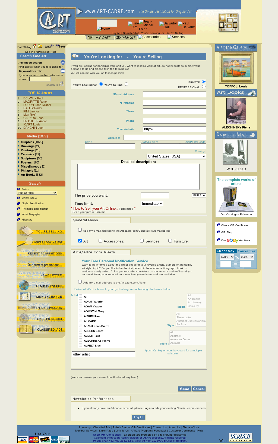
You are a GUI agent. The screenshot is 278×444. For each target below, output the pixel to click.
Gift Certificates (140, 427)
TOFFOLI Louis (236, 86)
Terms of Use (191, 427)
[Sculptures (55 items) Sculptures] (18, 158)
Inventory (85, 427)
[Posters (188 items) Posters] (18, 162)
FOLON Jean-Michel (37, 104)
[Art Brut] (191, 324)
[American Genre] (188, 339)
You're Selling (175, 33)
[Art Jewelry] (196, 302)
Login (147, 408)
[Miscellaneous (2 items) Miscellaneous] (18, 166)
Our (223, 240)
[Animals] (188, 343)
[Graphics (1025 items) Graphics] (18, 142)
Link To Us (122, 430)
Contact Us (160, 427)
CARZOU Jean (33, 117)
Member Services (86, 430)
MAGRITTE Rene (35, 101)
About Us (175, 427)
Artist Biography (31, 214)
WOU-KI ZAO (236, 169)
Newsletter (42, 51)
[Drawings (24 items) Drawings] (18, 146)
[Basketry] (196, 306)
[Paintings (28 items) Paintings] (18, 150)
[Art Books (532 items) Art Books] (18, 174)
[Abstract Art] (191, 317)
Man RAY (29, 114)
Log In (29, 51)
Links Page (106, 430)
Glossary (27, 219)
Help (53, 51)
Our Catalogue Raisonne (236, 214)
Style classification (32, 203)
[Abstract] (188, 336)
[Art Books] (196, 299)
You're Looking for (152, 33)
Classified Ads (101, 427)
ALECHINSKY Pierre (236, 127)
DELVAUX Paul (33, 98)
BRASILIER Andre (35, 121)
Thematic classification (35, 208)
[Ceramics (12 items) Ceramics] (18, 154)
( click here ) (126, 208)
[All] (196, 295)
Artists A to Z (29, 198)
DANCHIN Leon (33, 127)
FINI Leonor (31, 111)
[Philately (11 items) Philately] (18, 170)
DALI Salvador (32, 108)
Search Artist (131, 33)
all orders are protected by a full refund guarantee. (155, 434)
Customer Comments (182, 430)
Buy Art (116, 33)
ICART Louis (31, 124)
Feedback (160, 430)
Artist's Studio (121, 427)
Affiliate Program (141, 430)
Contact (100, 211)
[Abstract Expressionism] (191, 321)
